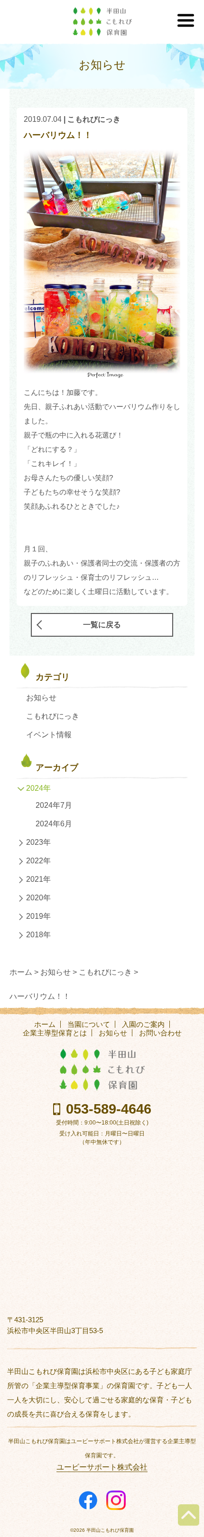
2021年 (38, 879)
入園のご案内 (143, 1024)
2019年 (38, 916)
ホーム (45, 1024)
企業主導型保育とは (55, 1033)
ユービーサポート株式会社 (102, 1467)
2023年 (38, 842)
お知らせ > (58, 972)
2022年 (38, 861)
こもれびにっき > (108, 972)
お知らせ (41, 698)
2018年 (38, 935)
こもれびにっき (94, 119)
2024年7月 (54, 805)
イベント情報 (49, 735)
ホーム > (23, 972)
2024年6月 (54, 824)
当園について (88, 1024)
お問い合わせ (160, 1033)
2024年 (38, 788)
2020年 (38, 898)
